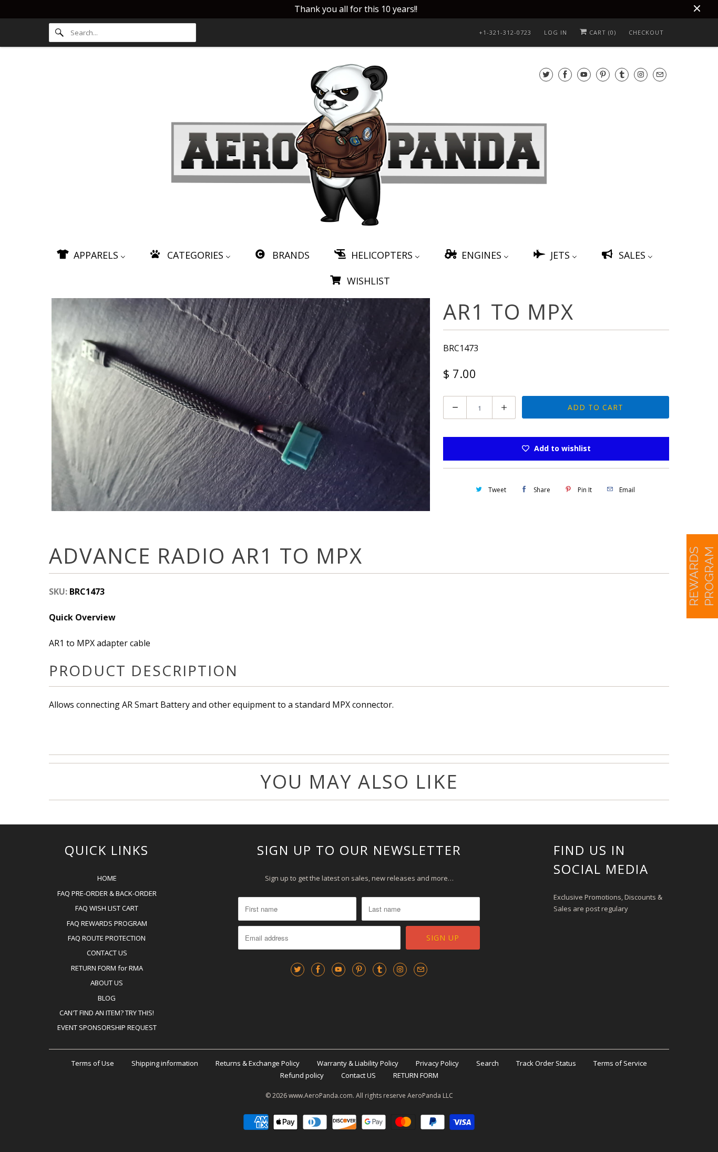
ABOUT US (106, 982)
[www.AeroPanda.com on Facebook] (565, 74)
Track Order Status (546, 1063)
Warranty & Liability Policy (357, 1063)
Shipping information (164, 1063)
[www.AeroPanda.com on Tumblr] (622, 74)
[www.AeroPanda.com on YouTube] (584, 74)
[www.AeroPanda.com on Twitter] (546, 74)
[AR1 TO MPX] (241, 404)
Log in (555, 32)
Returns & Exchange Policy (258, 1063)
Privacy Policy (437, 1063)
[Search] (59, 32)
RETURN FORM (415, 1075)
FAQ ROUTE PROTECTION (107, 938)
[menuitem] (90, 255)
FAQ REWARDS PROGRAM (107, 923)
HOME (107, 878)
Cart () (601, 32)
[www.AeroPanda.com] (359, 147)
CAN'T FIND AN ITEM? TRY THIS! (106, 1012)
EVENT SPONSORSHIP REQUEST (107, 1027)
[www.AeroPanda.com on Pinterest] (603, 74)
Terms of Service (620, 1063)
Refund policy (302, 1075)
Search (487, 1063)
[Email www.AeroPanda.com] (659, 74)
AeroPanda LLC (430, 1095)
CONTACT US (107, 952)
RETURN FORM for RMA (107, 968)
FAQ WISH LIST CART (106, 908)
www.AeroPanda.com (321, 1095)
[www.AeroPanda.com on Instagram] (641, 74)
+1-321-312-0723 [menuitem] (505, 32)
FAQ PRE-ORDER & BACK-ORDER (107, 893)
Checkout (646, 32)
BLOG (107, 998)
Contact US (358, 1075)
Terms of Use (92, 1063)
